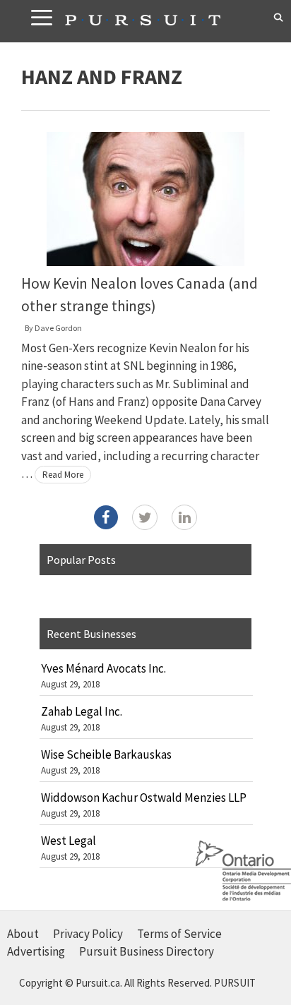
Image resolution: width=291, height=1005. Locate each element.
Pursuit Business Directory (146, 951)
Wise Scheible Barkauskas (106, 754)
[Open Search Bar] (278, 17)
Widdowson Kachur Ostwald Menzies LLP (144, 797)
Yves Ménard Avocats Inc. (103, 668)
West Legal (68, 840)
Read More (62, 475)
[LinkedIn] (184, 517)
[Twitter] (145, 517)
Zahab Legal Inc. (81, 711)
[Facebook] (106, 517)
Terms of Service (179, 933)
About (23, 933)
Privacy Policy (88, 933)
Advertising (36, 951)
